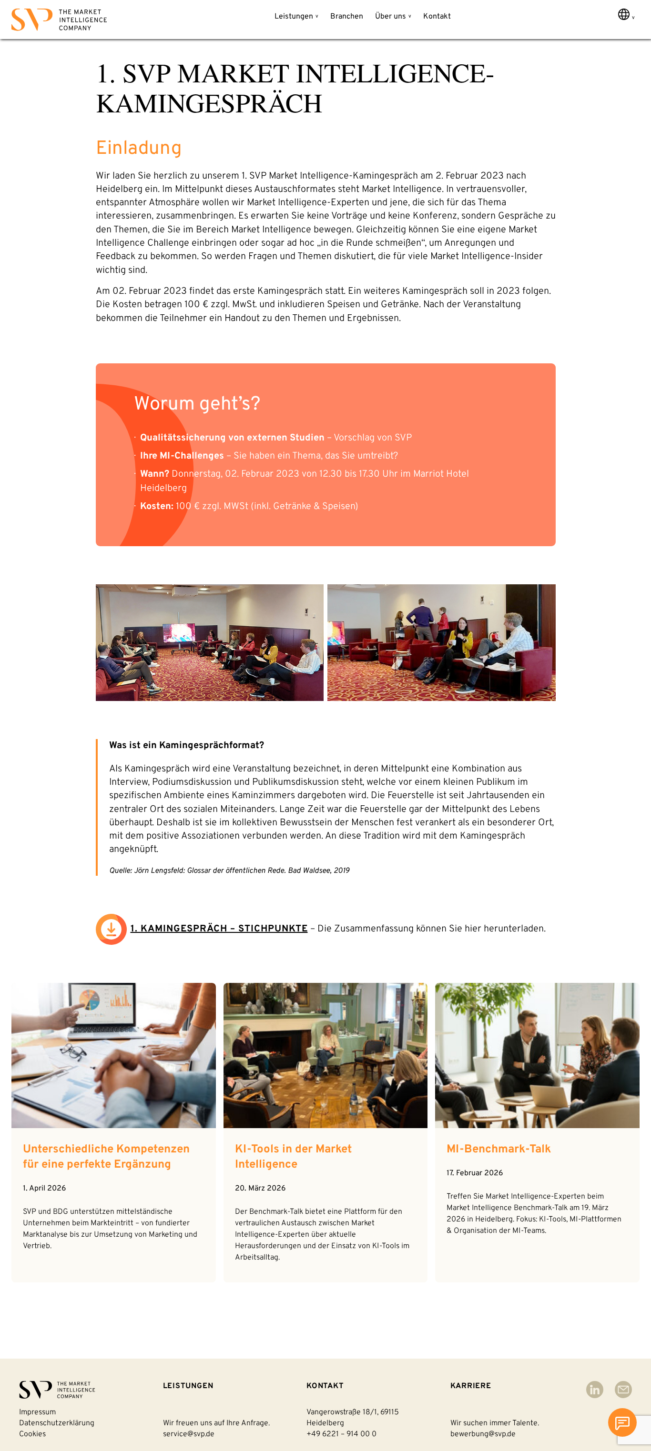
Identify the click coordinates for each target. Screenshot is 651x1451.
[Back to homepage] (59, 22)
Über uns (390, 16)
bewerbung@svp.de (483, 1434)
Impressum (37, 1412)
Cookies (32, 1434)
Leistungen (294, 16)
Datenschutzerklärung (56, 1423)
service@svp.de (188, 1434)
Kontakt (437, 16)
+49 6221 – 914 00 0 (341, 1434)
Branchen (346, 16)
